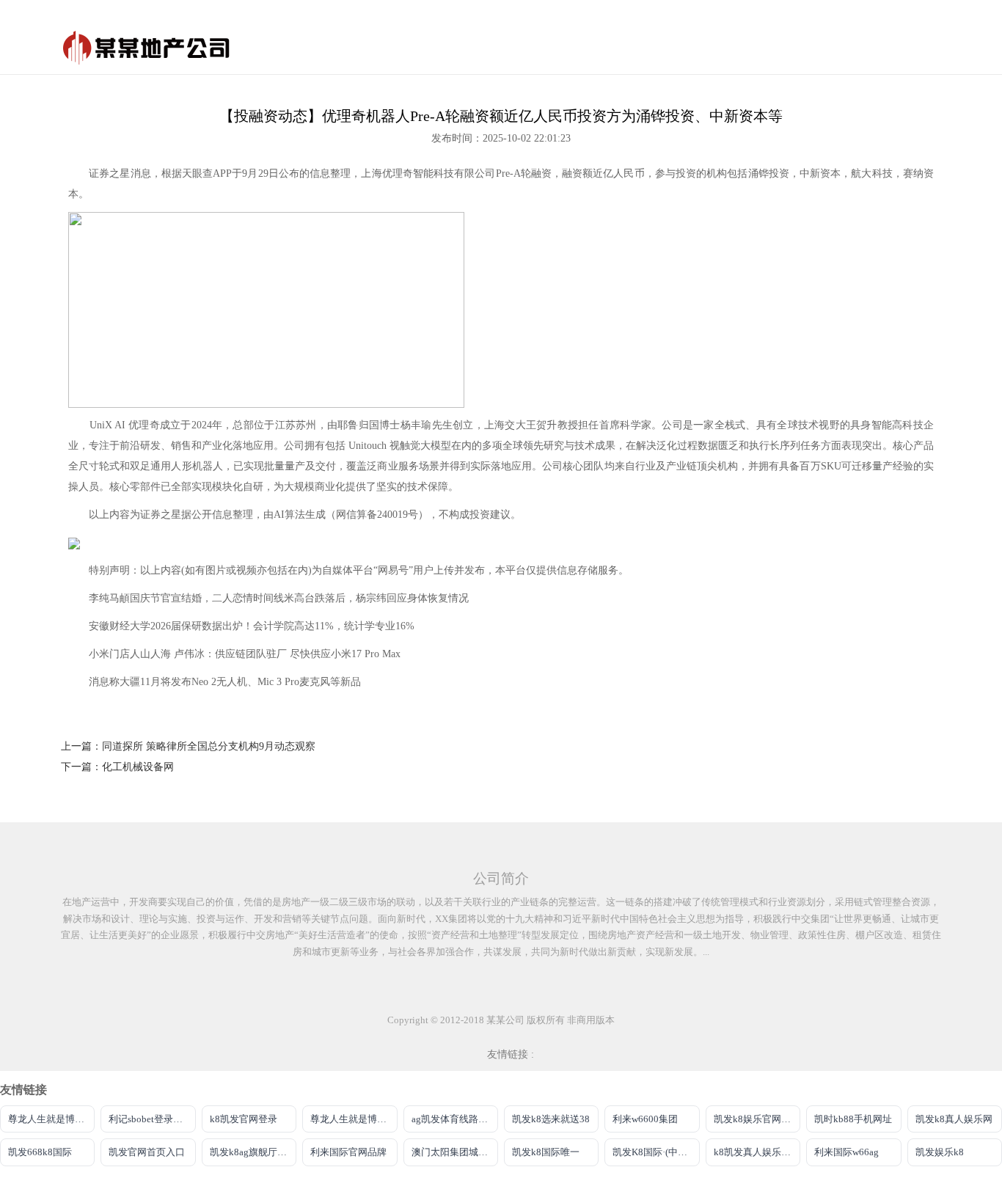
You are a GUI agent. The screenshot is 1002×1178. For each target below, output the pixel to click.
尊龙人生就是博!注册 (51, 1118)
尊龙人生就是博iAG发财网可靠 (353, 1118)
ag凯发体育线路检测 (454, 1118)
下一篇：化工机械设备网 (117, 766)
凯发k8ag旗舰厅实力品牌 (253, 1151)
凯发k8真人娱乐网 (953, 1118)
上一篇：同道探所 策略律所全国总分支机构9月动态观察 (188, 746)
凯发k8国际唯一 (545, 1151)
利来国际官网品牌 (348, 1151)
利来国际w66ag (846, 1151)
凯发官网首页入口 (147, 1151)
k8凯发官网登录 (243, 1118)
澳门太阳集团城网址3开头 (455, 1151)
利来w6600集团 (645, 1118)
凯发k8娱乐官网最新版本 (757, 1118)
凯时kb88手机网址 (853, 1118)
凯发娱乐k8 (939, 1151)
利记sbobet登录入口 (150, 1118)
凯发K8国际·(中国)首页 (655, 1151)
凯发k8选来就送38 (551, 1118)
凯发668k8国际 (40, 1151)
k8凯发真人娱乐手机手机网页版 (757, 1151)
